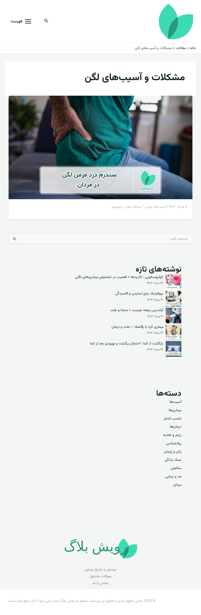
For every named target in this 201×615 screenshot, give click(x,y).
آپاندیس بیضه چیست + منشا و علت (136, 310)
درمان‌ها (175, 427)
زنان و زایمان (172, 452)
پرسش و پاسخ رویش (100, 569)
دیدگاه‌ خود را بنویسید (126, 207)
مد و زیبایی (173, 476)
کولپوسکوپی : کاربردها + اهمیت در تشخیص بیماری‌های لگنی (119, 277)
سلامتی (176, 468)
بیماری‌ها (175, 410)
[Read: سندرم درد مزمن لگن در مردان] (100, 147)
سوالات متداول (101, 576)
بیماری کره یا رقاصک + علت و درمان (137, 327)
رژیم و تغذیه (172, 435)
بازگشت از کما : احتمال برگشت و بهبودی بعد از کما (126, 343)
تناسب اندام (172, 418)
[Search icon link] (46, 21)
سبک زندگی (173, 460)
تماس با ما (100, 583)
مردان (149, 207)
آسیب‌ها (160, 207)
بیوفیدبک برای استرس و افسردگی (139, 293)
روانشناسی (173, 443)
